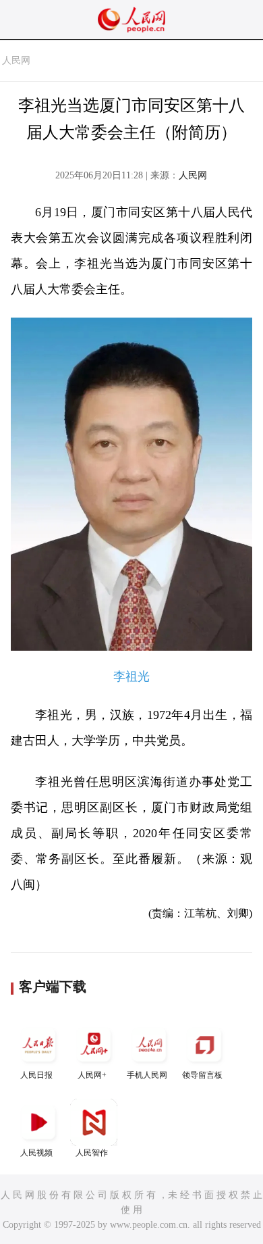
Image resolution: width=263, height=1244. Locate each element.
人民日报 (36, 1075)
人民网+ (92, 1075)
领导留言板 (202, 1075)
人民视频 (36, 1153)
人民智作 (92, 1153)
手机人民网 (147, 1075)
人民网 (16, 60)
